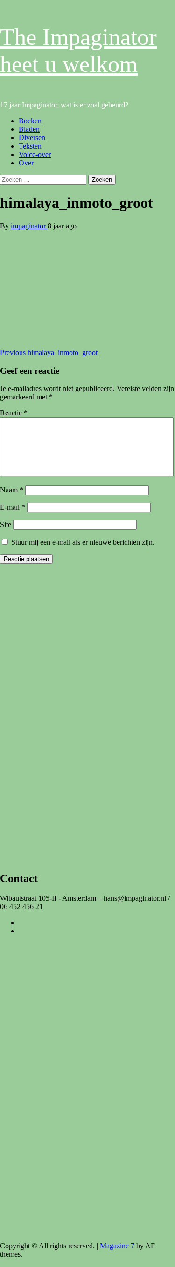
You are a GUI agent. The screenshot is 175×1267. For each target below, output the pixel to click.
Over (26, 163)
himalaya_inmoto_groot (49, 352)
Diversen (32, 138)
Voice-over (35, 154)
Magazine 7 (117, 1246)
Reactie (14, 413)
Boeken (30, 121)
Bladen (29, 129)
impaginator (29, 226)
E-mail (12, 507)
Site (5, 524)
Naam (11, 490)
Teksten (30, 146)
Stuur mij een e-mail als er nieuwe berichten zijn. (82, 542)
